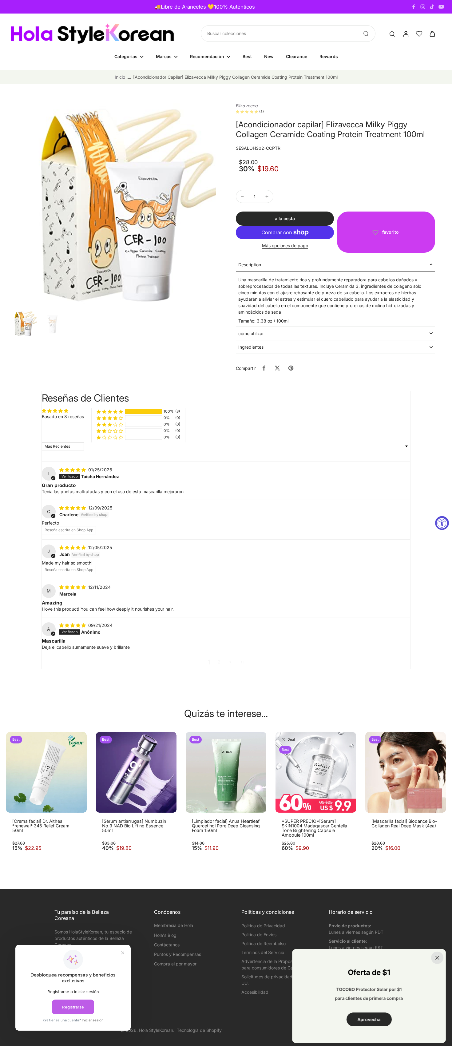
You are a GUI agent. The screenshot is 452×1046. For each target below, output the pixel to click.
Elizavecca (247, 105)
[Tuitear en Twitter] (277, 368)
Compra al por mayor (175, 963)
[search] (392, 33)
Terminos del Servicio (262, 952)
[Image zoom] (113, 205)
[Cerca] (437, 958)
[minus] (242, 196)
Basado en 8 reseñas (63, 416)
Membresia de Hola (173, 925)
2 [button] (219, 661)
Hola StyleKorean (156, 1030)
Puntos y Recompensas (177, 954)
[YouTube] (441, 6)
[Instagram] (422, 6)
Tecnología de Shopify (199, 1030)
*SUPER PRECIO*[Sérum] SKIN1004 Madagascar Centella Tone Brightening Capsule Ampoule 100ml (314, 828)
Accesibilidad (254, 992)
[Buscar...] (366, 33)
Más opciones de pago (285, 246)
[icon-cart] (432, 33)
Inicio (120, 77)
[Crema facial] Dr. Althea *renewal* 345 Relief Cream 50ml (40, 826)
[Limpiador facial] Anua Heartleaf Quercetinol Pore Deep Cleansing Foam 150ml (226, 826)
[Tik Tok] (432, 6)
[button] (285, 219)
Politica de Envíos (258, 934)
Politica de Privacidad (263, 925)
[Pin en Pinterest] (291, 368)
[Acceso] (405, 33)
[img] (73, 469)
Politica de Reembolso (263, 943)
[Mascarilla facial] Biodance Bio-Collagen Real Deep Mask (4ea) (404, 823)
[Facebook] (413, 6)
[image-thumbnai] (24, 324)
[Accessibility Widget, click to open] (442, 523)
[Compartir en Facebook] (264, 368)
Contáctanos (167, 944)
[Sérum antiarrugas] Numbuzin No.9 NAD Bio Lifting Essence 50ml (134, 826)
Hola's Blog (165, 935)
